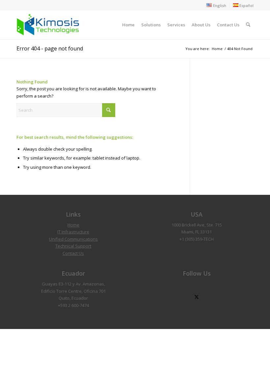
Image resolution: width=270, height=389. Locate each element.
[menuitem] (216, 5)
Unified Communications (73, 239)
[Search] (248, 24)
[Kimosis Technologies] (47, 24)
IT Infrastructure (73, 232)
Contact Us (73, 253)
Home (73, 225)
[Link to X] (197, 297)
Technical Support (73, 246)
